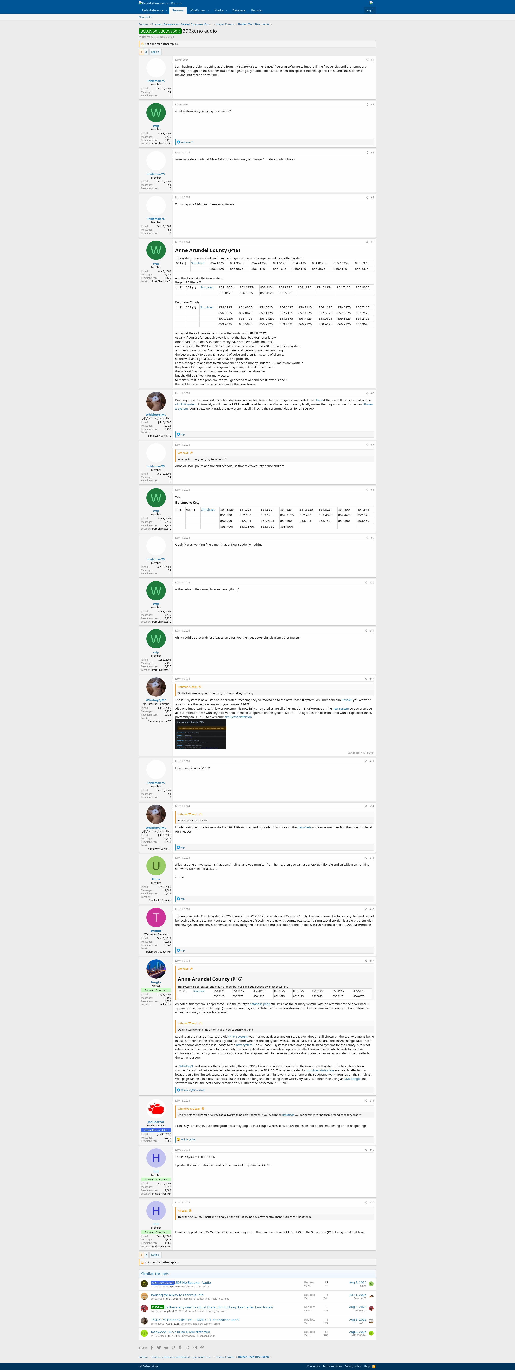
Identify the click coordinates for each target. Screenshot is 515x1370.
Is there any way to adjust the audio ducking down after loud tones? (219, 1307)
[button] (166, 10)
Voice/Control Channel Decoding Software (202, 1311)
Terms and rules (332, 1366)
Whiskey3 (186, 1066)
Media (219, 10)
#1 (372, 59)
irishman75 (148, 37)
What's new (198, 10)
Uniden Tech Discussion (195, 1286)
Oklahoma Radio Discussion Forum (200, 1323)
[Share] (367, 60)
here (319, 400)
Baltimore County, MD (158, 951)
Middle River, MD (161, 1193)
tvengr (156, 931)
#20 (372, 1202)
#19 (372, 1150)
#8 (372, 489)
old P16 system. (186, 404)
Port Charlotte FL (161, 143)
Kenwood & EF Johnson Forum (198, 1336)
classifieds (304, 827)
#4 (372, 197)
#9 (372, 537)
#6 (372, 393)
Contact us (313, 1366)
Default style (150, 1366)
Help (367, 1366)
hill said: (182, 1210)
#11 (372, 630)
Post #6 (347, 700)
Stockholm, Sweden (160, 900)
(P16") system (238, 1036)
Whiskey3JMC (156, 414)
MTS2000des (158, 1336)
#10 (372, 582)
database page (260, 1004)
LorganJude (157, 1298)
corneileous (157, 1323)
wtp (156, 126)
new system (341, 708)
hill (156, 1171)
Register (257, 10)
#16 (372, 909)
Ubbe (156, 879)
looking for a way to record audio (177, 1295)
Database (238, 10)
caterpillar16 (158, 1286)
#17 (372, 961)
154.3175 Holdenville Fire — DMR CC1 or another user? (195, 1319)
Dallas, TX (165, 1004)
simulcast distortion (238, 717)
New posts (145, 17)
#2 (372, 104)
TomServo (156, 1311)
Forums (178, 10)
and (193, 1090)
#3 (372, 152)
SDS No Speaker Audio (193, 1282)
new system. (244, 1045)
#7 (372, 444)
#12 (372, 679)
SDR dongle (352, 1079)
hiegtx (156, 982)
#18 (372, 1100)
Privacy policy (353, 1366)
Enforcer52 (360, 1298)
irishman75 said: (187, 687)
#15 (372, 857)
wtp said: (183, 453)
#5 (372, 242)
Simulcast (197, 263)
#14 (372, 806)
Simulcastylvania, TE (159, 435)
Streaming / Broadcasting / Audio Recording (204, 1298)
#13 (372, 761)
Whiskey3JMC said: (189, 1108)
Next (154, 51)
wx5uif (362, 1323)
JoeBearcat (156, 1122)
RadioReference (152, 10)
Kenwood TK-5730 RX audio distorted (180, 1332)
